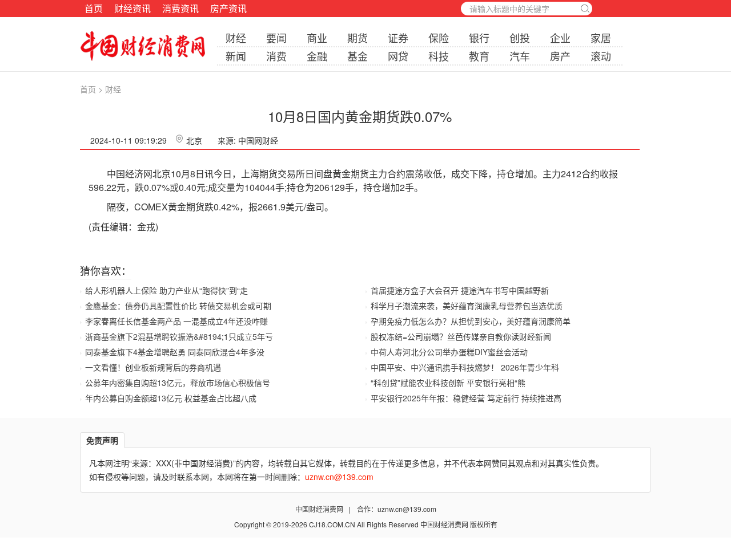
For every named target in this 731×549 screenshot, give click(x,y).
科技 (438, 55)
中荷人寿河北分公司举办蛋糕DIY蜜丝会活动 (449, 351)
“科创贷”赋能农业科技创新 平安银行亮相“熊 (448, 382)
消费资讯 (180, 8)
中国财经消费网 (320, 509)
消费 (276, 55)
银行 (479, 37)
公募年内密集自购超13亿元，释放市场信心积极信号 (177, 382)
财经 (236, 37)
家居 (601, 37)
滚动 (601, 55)
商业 (317, 37)
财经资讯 (132, 8)
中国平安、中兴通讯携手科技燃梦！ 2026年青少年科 (465, 367)
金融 (317, 55)
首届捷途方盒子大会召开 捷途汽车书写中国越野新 (460, 290)
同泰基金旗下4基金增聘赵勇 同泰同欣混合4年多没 (174, 351)
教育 (479, 55)
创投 (519, 37)
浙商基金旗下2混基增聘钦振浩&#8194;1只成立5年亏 (179, 336)
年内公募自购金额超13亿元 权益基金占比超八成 (170, 398)
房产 (560, 55)
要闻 (276, 37)
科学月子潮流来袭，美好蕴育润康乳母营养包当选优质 (467, 305)
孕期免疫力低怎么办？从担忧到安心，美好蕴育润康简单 (471, 321)
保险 (438, 37)
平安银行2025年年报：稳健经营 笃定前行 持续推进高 (466, 398)
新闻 (236, 55)
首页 (94, 8)
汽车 (519, 55)
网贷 (398, 55)
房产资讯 (228, 8)
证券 (398, 37)
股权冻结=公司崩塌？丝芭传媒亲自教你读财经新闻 (461, 336)
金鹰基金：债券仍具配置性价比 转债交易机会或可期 (178, 305)
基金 (357, 55)
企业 (560, 37)
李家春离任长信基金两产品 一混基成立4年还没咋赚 (176, 321)
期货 (357, 37)
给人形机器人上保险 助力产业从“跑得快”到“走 (166, 290)
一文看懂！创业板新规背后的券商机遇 (153, 367)
